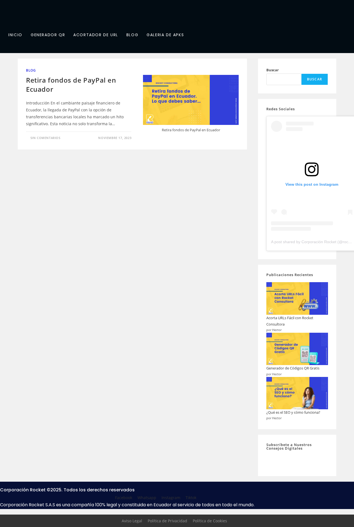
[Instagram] (65, 46)
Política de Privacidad (167, 520)
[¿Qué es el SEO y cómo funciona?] (297, 393)
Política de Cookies (210, 520)
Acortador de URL (95, 35)
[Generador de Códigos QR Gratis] (297, 349)
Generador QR (48, 35)
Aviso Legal (132, 520)
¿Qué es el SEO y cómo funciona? (293, 412)
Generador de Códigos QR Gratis (292, 368)
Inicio (15, 35)
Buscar (272, 69)
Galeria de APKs (165, 35)
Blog (132, 35)
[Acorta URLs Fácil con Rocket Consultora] (297, 298)
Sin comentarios (45, 138)
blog (31, 70)
